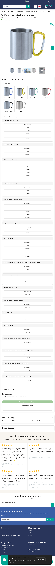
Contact (30, 530)
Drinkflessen (31, 544)
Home (10, 11)
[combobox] (14, 6)
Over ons (30, 535)
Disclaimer (4, 552)
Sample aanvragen (27, 409)
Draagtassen (31, 551)
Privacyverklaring (5, 547)
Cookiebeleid (4, 550)
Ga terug (4, 11)
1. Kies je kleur (7, 83)
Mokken (33, 11)
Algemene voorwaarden (7, 545)
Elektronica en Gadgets (34, 549)
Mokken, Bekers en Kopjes (23, 11)
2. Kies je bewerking (9, 117)
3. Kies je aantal (8, 389)
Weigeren (48, 559)
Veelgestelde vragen (34, 533)
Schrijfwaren (31, 547)
